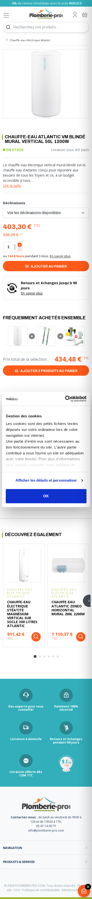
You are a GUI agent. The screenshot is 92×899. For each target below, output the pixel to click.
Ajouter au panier (48, 266)
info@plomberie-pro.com (46, 830)
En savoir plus (60, 256)
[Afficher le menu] (6, 15)
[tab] (35, 656)
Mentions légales (73, 890)
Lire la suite (12, 185)
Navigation (12, 848)
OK (46, 496)
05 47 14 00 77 (46, 826)
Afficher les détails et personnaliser (46, 480)
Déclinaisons (14, 203)
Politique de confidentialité (41, 890)
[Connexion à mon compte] (75, 15)
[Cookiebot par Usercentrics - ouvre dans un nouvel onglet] (65, 399)
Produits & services (19, 862)
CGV (17, 890)
